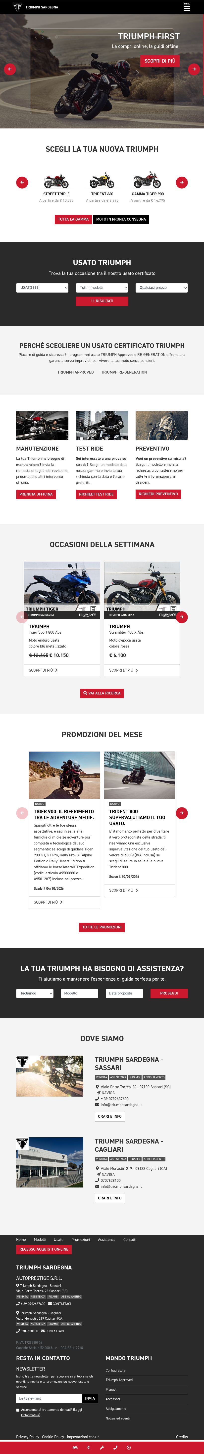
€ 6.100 (117, 655)
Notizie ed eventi (118, 1418)
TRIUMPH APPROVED (75, 373)
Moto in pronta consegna (121, 220)
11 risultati (102, 301)
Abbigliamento (116, 1409)
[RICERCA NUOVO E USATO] (75, 1448)
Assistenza (106, 1240)
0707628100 (29, 1331)
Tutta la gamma (73, 220)
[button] (187, 7)
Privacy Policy (27, 1437)
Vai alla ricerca (104, 693)
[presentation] (10, 69)
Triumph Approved (119, 1380)
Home (21, 1240)
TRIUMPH (39, 626)
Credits (182, 1437)
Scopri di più (41, 671)
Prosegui (169, 993)
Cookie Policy (53, 1437)
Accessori (113, 1399)
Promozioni (80, 1240)
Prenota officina (36, 495)
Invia (90, 1399)
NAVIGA (108, 1093)
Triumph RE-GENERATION (124, 373)
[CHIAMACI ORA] (115, 1448)
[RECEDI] (129, 1448)
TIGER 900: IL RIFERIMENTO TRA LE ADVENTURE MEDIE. (64, 814)
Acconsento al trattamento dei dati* (46, 1410)
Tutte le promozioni (102, 927)
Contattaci (61, 1304)
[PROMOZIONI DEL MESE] (88, 1448)
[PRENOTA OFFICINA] (102, 1448)
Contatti (129, 1240)
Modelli (40, 1240)
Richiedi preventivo (158, 494)
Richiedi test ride (96, 495)
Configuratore (116, 1370)
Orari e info (110, 1117)
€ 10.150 (49, 655)
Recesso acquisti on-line (43, 1250)
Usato (58, 1240)
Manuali (111, 1389)
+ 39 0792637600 (32, 1304)
